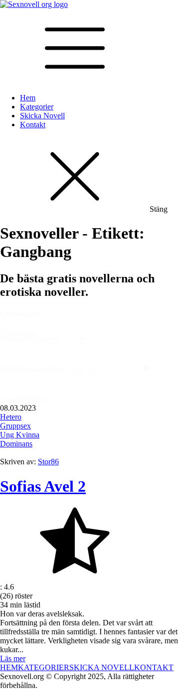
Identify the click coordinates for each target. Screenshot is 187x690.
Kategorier (36, 106)
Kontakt (32, 124)
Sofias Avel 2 (43, 486)
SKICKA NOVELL (101, 667)
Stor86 (48, 461)
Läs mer (12, 658)
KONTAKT (154, 667)
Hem (27, 97)
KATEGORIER (43, 667)
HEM (9, 667)
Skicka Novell (42, 115)
